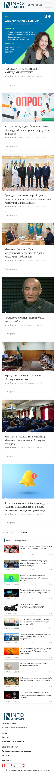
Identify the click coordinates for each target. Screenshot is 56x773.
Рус (32, 5)
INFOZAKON (17, 770)
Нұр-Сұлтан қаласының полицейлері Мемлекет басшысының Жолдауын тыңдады (25, 440)
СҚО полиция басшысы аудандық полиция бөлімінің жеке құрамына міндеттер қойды (33, 563)
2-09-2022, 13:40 (32, 325)
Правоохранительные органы (16, 751)
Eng (40, 5)
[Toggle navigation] (48, 5)
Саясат (5, 737)
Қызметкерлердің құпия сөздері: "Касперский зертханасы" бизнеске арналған (34, 577)
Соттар (5, 755)
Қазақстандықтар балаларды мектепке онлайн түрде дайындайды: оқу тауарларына (35, 636)
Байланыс (6, 761)
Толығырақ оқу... (11, 85)
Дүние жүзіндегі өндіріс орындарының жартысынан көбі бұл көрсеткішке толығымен (35, 651)
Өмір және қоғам (10, 747)
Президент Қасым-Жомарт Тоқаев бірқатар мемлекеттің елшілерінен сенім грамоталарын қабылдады (28, 199)
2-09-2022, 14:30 (34, 260)
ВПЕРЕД (24, 533)
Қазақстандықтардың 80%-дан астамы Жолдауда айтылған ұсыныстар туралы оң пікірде (27, 130)
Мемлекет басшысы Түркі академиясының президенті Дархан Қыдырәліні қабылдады (25, 253)
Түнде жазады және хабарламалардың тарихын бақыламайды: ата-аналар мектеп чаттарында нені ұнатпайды (26, 507)
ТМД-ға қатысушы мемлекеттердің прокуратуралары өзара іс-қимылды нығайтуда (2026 (34, 621)
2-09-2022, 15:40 (34, 207)
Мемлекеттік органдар (13, 741)
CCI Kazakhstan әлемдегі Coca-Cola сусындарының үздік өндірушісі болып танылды (35, 695)
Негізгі (5, 733)
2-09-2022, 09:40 (32, 514)
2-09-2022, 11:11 (32, 383)
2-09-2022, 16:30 (32, 76)
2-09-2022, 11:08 (32, 448)
